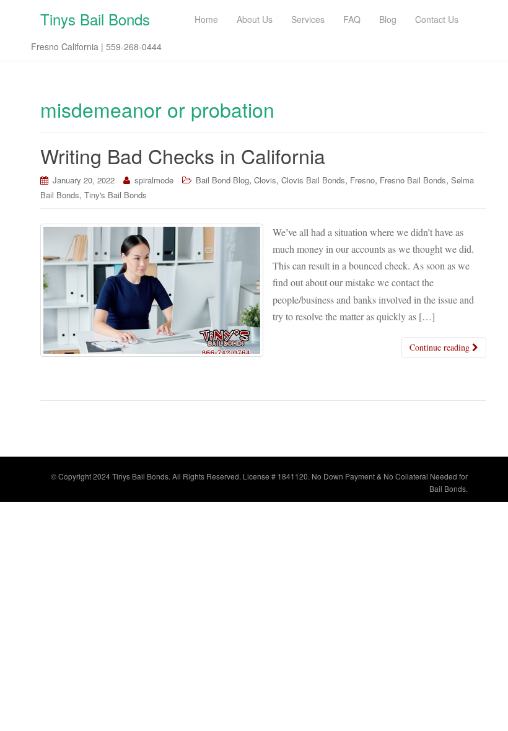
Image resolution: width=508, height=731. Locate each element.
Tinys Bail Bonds (95, 19)
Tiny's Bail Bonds (115, 195)
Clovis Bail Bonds (313, 180)
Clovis (265, 180)
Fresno (362, 180)
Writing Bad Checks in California (182, 155)
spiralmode (153, 180)
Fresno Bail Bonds (413, 180)
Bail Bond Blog (222, 180)
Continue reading (440, 347)
